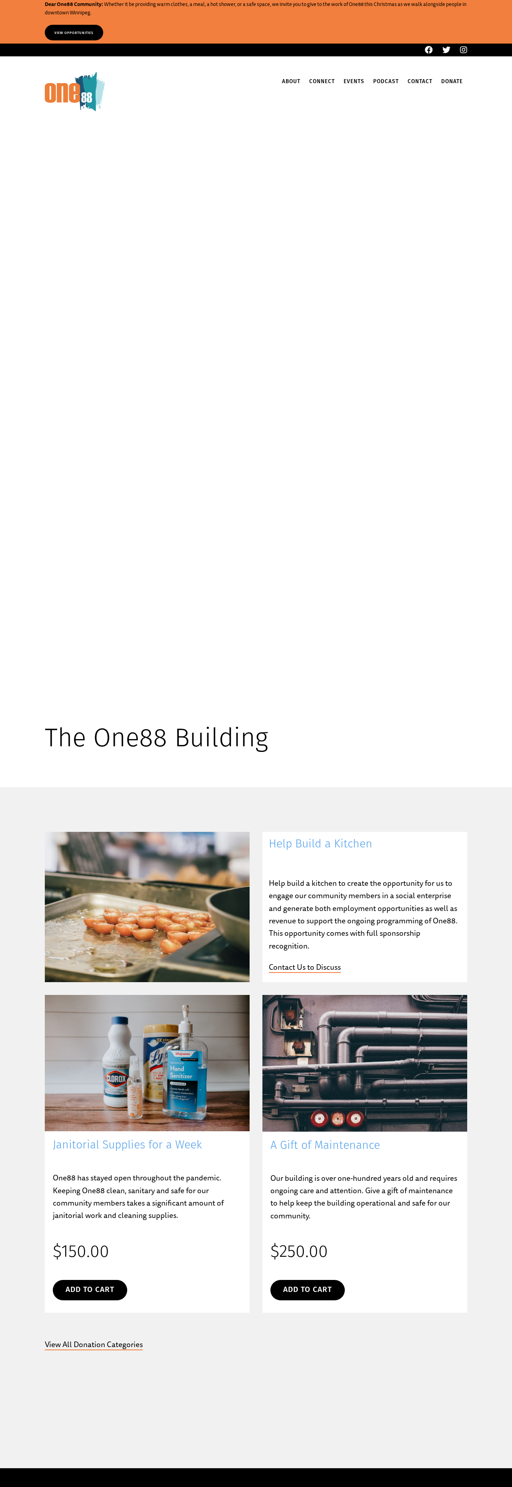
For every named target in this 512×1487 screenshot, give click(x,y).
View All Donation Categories (94, 1344)
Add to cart (90, 1290)
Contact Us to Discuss (305, 967)
